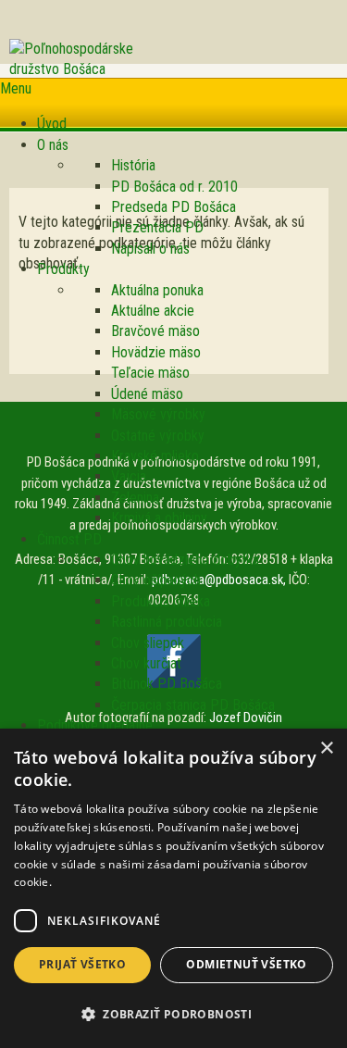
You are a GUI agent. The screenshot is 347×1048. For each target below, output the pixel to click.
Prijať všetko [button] (82, 964)
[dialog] (173, 888)
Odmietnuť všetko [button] (246, 964)
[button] (173, 1015)
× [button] (326, 748)
